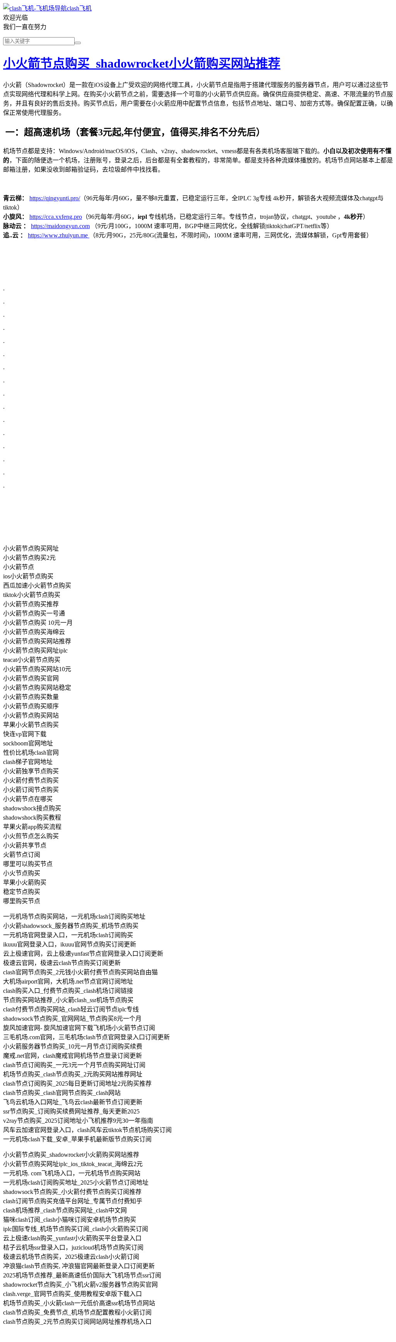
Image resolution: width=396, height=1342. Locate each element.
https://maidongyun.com (60, 226)
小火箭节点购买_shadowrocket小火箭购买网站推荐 (141, 63)
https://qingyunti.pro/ (54, 198)
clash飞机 (79, 8)
